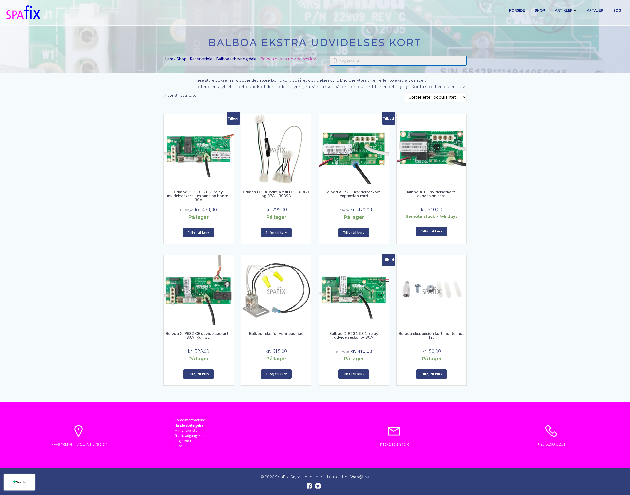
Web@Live (360, 476)
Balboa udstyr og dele (236, 59)
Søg (617, 10)
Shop (540, 10)
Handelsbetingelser (189, 425)
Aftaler (595, 10)
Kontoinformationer (190, 420)
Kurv (178, 446)
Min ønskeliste (185, 430)
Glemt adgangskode (190, 435)
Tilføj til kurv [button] (198, 232)
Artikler (564, 10)
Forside (517, 10)
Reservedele (201, 59)
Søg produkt (184, 440)
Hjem (168, 59)
